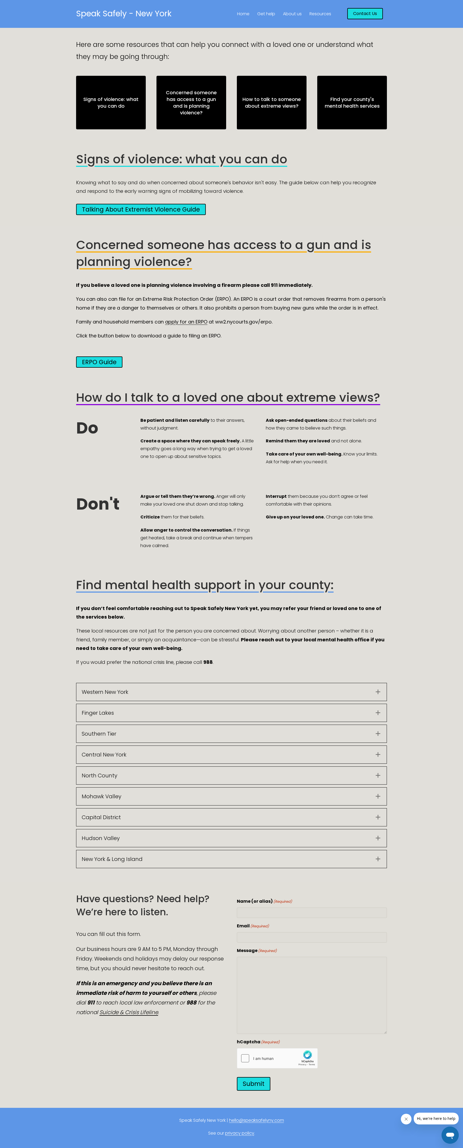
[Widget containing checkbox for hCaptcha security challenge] (277, 1058)
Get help (266, 14)
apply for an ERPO (186, 321)
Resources (320, 14)
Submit (253, 1083)
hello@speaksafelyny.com (256, 1120)
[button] (231, 692)
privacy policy (239, 1133)
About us (292, 14)
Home (243, 14)
